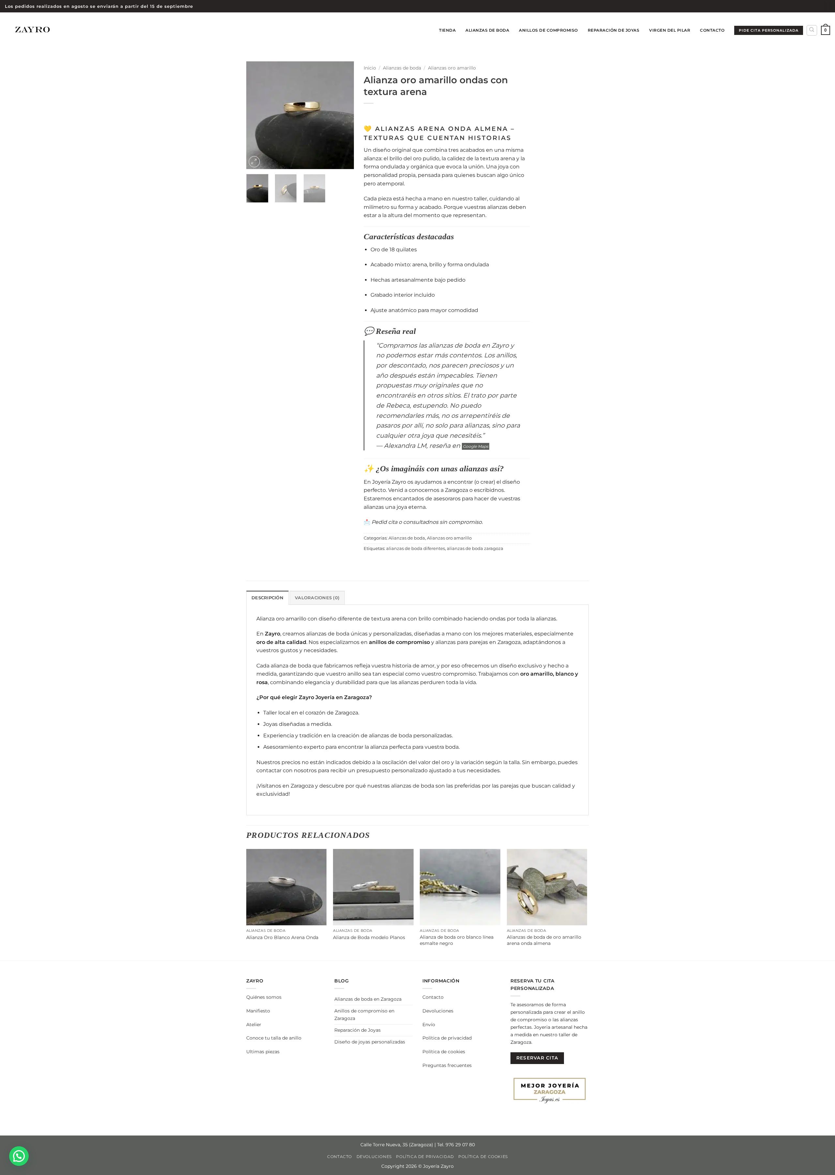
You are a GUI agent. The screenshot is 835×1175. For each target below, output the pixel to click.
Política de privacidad (447, 1038)
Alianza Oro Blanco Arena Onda (282, 937)
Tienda (447, 30)
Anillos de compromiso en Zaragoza (364, 1014)
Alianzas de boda (487, 30)
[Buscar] (812, 30)
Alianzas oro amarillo (452, 67)
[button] (825, 30)
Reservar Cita (537, 1058)
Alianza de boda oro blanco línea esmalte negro (456, 940)
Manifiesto (258, 1011)
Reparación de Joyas (614, 30)
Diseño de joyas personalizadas (369, 1042)
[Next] (343, 115)
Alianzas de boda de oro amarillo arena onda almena (544, 940)
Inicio (370, 67)
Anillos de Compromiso (548, 30)
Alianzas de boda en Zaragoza (368, 999)
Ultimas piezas (263, 1052)
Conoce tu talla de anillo (273, 1038)
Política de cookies (443, 1052)
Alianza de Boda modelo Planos (369, 937)
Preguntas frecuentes (447, 1065)
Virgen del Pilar (669, 30)
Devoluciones (437, 1011)
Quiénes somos (263, 997)
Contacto (712, 30)
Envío (428, 1024)
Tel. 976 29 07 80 (456, 1145)
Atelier (253, 1024)
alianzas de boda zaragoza (475, 548)
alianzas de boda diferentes (415, 548)
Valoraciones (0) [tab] (317, 597)
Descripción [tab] (267, 597)
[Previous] (257, 115)
